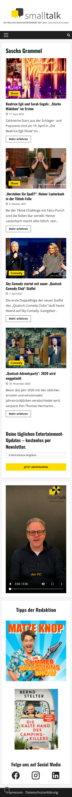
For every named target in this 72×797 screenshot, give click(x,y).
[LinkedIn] (56, 775)
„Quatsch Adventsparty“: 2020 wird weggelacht (36, 348)
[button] (6, 35)
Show (14, 93)
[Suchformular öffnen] (68, 35)
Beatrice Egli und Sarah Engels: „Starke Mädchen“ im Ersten (36, 78)
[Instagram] (36, 775)
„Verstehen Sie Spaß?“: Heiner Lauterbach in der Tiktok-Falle (36, 168)
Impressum (14, 792)
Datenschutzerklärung (42, 792)
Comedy (16, 273)
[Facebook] (16, 775)
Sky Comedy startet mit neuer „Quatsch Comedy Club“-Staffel (36, 258)
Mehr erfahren (20, 139)
